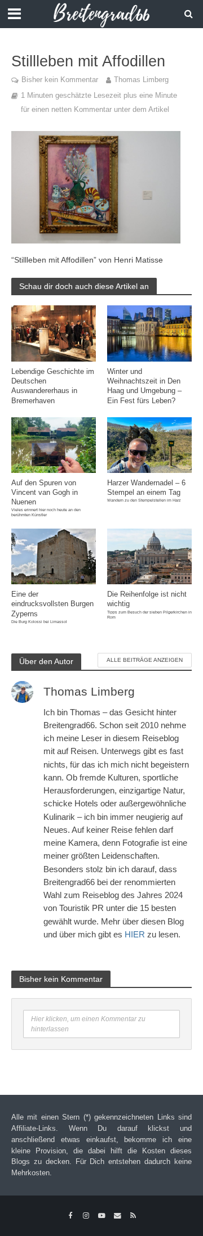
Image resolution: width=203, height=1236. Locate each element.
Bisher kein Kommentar (59, 80)
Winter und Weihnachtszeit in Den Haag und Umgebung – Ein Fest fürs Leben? (144, 386)
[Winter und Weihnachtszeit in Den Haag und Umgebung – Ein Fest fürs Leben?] (149, 332)
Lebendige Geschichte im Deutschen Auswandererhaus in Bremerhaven (52, 386)
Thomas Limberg (141, 80)
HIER (135, 934)
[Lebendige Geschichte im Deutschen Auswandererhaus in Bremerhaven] (53, 332)
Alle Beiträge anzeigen (145, 660)
